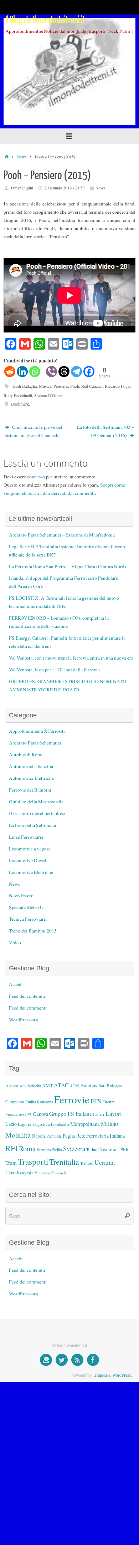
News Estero (21, 895)
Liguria (24, 1124)
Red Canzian (92, 386)
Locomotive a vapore (30, 848)
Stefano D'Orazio (48, 395)
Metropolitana (85, 1123)
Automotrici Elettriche (31, 778)
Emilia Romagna (39, 1101)
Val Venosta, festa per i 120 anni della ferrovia (54, 669)
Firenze (108, 1101)
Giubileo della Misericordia (36, 801)
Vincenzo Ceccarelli (51, 1172)
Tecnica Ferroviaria (28, 919)
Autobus (88, 1085)
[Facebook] (88, 371)
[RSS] (77, 1360)
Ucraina (104, 1162)
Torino (91, 1149)
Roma (27, 1148)
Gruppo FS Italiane (70, 1113)
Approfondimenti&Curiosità (37, 731)
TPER (123, 1149)
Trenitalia (64, 1162)
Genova (40, 1114)
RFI (11, 1148)
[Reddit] (9, 371)
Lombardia (60, 1124)
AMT (47, 1085)
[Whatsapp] (34, 371)
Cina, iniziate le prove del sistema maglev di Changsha (33, 431)
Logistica (41, 1124)
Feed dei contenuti (27, 996)
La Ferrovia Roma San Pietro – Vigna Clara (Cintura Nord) (67, 566)
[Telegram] (76, 371)
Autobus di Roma (26, 754)
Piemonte (54, 1136)
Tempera (100, 1375)
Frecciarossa (15, 1114)
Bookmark (20, 404)
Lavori (113, 1113)
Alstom (11, 1086)
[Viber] (51, 371)
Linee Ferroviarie (26, 837)
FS (29, 1114)
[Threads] (64, 371)
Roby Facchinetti (18, 395)
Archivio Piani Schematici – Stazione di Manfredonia (62, 535)
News (22, 156)
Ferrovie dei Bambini (30, 790)
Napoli (38, 1136)
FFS (96, 1101)
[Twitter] (62, 1360)
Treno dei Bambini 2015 (33, 930)
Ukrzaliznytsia (19, 1172)
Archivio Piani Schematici (35, 743)
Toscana (107, 1149)
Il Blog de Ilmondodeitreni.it (45, 20)
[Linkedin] (22, 371)
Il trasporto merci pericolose (37, 813)
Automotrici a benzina (31, 766)
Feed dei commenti (28, 1008)
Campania (14, 1101)
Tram (11, 1162)
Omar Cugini (22, 187)
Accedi (16, 984)
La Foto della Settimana (32, 825)
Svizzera (74, 1148)
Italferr (98, 1114)
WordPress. (122, 1375)
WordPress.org (23, 1019)
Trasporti (33, 1161)
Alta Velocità (30, 1085)
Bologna (114, 1085)
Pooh (74, 386)
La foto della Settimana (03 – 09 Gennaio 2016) (105, 431)
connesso (36, 476)
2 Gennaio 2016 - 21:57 (65, 187)
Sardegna (44, 1149)
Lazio (11, 1123)
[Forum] (46, 1360)
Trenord (86, 1163)
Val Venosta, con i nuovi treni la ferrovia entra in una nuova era (71, 658)
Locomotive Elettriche (31, 872)
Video (15, 942)
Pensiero (60, 386)
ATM (74, 1085)
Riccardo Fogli (117, 386)
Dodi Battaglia (24, 386)
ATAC (61, 1085)
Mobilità (18, 1135)
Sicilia (57, 1149)
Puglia (69, 1136)
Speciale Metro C (26, 907)
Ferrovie (71, 1099)
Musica (45, 386)
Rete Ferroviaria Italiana (100, 1135)
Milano (109, 1123)
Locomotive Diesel (27, 860)
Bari (101, 1085)
